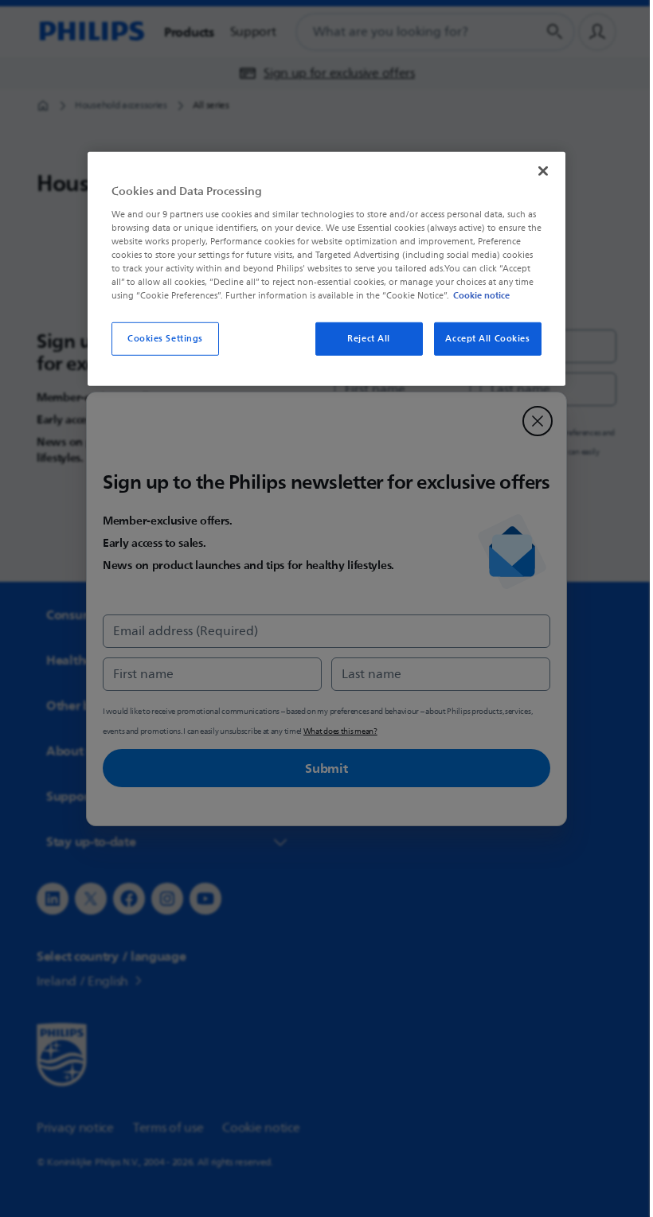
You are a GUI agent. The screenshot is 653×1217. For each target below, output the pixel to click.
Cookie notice (476, 295)
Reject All (363, 338)
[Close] (537, 171)
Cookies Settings (159, 338)
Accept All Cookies (482, 338)
